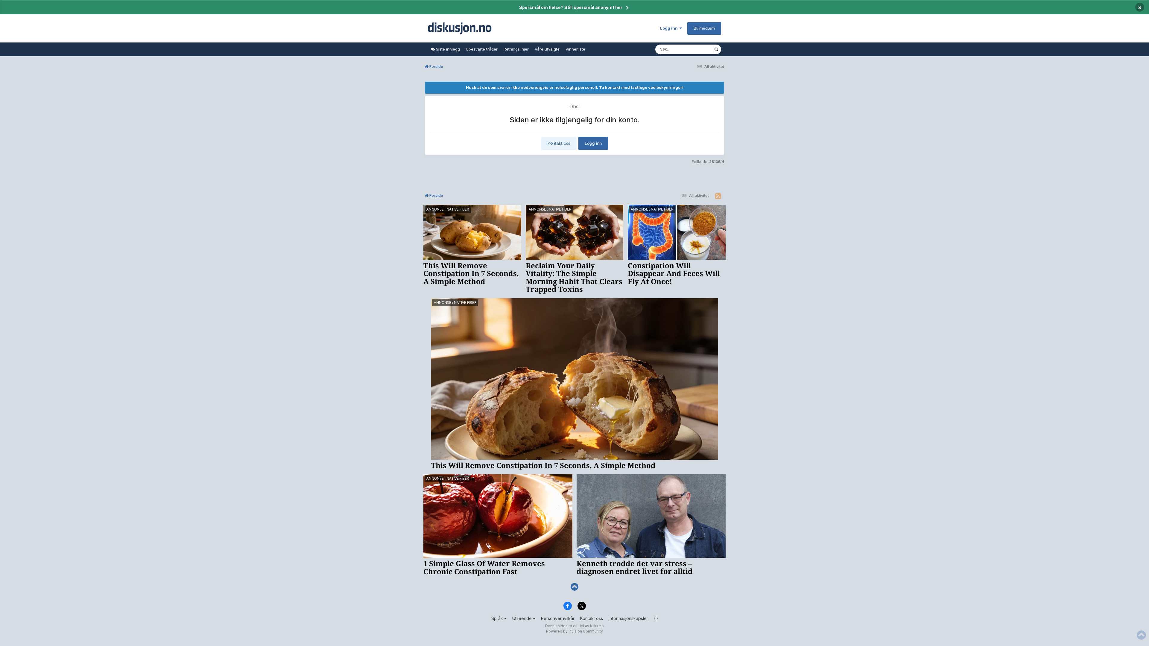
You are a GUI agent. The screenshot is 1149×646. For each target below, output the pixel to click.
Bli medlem (704, 28)
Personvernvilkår (557, 618)
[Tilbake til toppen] (574, 587)
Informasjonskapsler (628, 618)
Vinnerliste (575, 49)
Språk (497, 618)
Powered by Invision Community (574, 631)
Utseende (522, 618)
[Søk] (716, 49)
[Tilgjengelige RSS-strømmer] (718, 196)
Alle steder (696, 49)
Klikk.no (597, 626)
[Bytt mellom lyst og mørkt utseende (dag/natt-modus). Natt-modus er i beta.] (656, 618)
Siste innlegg (447, 49)
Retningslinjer (516, 49)
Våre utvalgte (547, 49)
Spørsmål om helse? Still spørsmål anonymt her (570, 7)
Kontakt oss (559, 143)
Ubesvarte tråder (482, 49)
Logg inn (670, 28)
